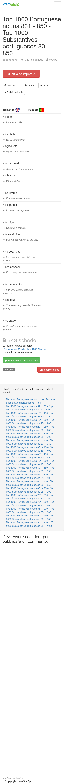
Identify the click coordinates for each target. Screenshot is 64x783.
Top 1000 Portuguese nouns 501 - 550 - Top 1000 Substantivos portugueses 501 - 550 (30, 469)
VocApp (53, 59)
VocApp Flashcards (13, 778)
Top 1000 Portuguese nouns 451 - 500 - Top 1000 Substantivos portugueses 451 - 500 (30, 462)
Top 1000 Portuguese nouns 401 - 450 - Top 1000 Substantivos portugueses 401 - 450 (30, 455)
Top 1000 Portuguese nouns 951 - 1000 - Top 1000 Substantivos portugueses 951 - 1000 (30, 524)
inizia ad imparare (22, 73)
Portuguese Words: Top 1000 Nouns (24, 349)
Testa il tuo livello (14, 92)
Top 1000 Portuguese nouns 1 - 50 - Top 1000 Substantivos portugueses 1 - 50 (31, 400)
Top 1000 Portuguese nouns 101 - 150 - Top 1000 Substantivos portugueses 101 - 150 (30, 414)
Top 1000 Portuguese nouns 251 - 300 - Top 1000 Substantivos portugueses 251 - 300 (30, 435)
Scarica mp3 (12, 85)
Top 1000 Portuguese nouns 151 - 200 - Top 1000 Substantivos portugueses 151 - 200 (30, 421)
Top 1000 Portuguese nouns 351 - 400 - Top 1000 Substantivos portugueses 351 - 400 (30, 448)
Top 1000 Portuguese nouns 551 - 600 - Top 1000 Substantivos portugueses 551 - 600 (30, 476)
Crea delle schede (49, 369)
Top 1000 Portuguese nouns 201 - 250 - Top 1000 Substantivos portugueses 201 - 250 (30, 428)
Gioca (45, 85)
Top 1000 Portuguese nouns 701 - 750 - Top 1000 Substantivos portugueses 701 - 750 (30, 496)
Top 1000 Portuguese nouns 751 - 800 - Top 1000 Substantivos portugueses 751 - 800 (30, 503)
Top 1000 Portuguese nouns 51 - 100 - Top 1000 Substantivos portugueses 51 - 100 (29, 407)
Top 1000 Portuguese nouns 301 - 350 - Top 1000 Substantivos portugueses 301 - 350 (30, 442)
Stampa (30, 85)
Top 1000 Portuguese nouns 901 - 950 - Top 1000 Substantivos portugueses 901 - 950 (30, 517)
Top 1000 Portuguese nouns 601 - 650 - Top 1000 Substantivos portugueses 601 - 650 (30, 483)
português (9, 369)
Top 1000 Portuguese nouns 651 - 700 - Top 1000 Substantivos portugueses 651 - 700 (30, 489)
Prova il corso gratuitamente (22, 360)
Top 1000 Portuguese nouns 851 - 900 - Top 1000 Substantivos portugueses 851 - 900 (30, 510)
